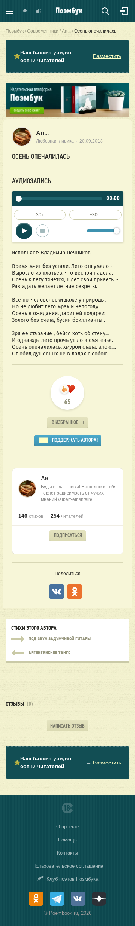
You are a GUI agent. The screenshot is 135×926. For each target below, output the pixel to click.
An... (42, 133)
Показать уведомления (25, 11)
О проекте (67, 826)
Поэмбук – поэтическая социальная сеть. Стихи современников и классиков (69, 11)
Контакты (67, 853)
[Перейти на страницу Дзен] (99, 899)
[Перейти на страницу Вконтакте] (78, 899)
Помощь (67, 840)
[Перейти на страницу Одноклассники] (36, 899)
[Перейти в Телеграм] (57, 899)
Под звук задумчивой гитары (67, 639)
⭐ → (67, 56)
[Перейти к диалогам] (38, 11)
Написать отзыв (67, 726)
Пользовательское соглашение (67, 866)
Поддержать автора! (75, 440)
